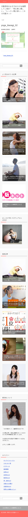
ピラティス (7, 466)
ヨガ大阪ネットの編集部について (12, 204)
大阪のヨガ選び (8, 483)
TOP (3, 20)
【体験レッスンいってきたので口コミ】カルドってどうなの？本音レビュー (13, 305)
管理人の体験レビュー (10, 489)
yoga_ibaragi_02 (8, 55)
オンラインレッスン (9, 460)
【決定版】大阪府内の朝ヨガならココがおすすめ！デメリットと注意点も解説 (13, 151)
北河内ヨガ (7, 475)
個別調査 (6, 469)
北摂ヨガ (6, 472)
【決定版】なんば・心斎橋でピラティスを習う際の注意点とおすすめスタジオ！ (13, 357)
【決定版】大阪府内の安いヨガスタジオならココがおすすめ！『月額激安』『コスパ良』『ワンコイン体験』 (13, 123)
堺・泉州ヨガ (7, 480)
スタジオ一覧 (7, 463)
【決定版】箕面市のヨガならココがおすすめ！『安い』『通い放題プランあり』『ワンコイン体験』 (13, 384)
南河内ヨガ (7, 477)
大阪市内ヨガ (7, 486)
